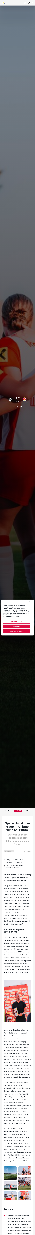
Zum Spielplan (17, 406)
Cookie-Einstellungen (16, 621)
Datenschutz (10, 616)
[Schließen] (29, 602)
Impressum (17, 616)
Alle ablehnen (16, 626)
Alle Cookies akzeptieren (16, 631)
